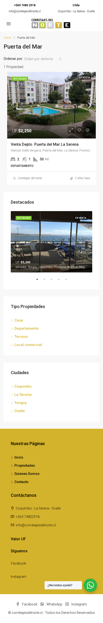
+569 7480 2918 (24, 5)
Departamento (26, 328)
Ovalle (19, 411)
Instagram (18, 577)
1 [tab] (39, 281)
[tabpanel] (51, 241)
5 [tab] (68, 281)
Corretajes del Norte (30, 178)
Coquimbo (23, 386)
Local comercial (28, 345)
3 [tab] (54, 281)
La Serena (23, 394)
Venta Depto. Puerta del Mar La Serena (45, 144)
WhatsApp (54, 604)
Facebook (18, 563)
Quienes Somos (27, 474)
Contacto (21, 482)
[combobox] (42, 59)
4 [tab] (61, 281)
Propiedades (24, 465)
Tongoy (20, 403)
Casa (18, 320)
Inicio (18, 457)
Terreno (21, 336)
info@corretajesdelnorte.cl (25, 11)
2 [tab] (46, 281)
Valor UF (18, 539)
